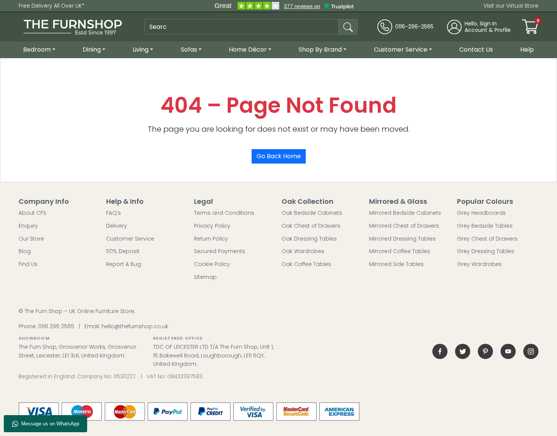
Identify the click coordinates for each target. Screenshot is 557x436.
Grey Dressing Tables (485, 251)
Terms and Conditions (224, 213)
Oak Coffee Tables (306, 264)
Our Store (31, 238)
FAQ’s (113, 213)
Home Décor (248, 49)
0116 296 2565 (56, 326)
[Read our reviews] (284, 6)
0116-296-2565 (414, 27)
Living (141, 49)
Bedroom (37, 49)
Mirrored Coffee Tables (399, 251)
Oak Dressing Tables (309, 238)
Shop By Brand (320, 49)
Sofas (189, 49)
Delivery (116, 226)
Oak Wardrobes (303, 251)
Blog (25, 251)
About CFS (32, 213)
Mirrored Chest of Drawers (404, 226)
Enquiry (28, 226)
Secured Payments (219, 251)
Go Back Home (279, 156)
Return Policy (211, 238)
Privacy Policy (212, 226)
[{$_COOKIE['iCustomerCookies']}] (530, 351)
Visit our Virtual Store (510, 5)
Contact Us (476, 49)
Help (527, 49)
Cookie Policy (212, 264)
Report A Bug (123, 264)
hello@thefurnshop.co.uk (135, 326)
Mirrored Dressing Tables (402, 238)
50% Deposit (122, 251)
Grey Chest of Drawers (487, 238)
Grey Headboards (481, 213)
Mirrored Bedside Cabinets (405, 213)
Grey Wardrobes (479, 264)
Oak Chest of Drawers (311, 226)
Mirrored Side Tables (396, 264)
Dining (92, 49)
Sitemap (205, 277)
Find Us (28, 264)
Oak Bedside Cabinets (312, 213)
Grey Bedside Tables (485, 226)
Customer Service (400, 49)
